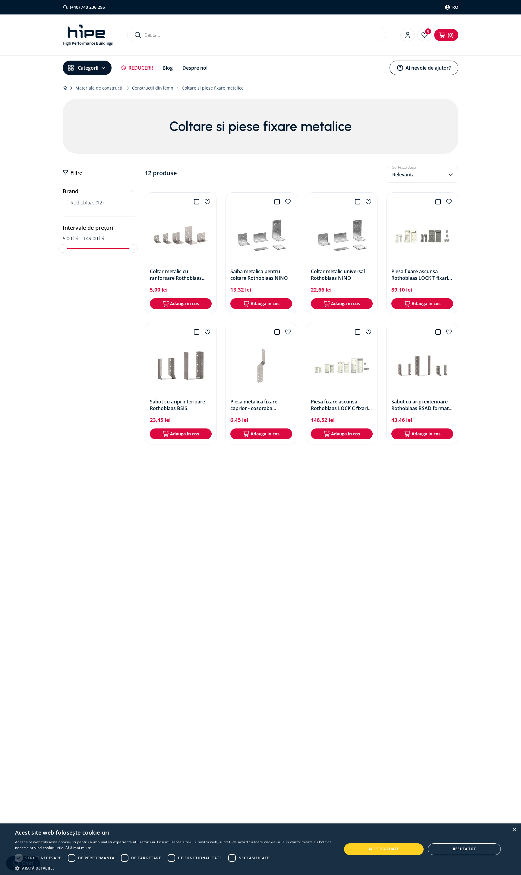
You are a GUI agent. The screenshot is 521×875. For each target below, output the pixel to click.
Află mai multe (78, 847)
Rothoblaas (87, 202)
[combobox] (256, 35)
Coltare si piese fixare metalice (213, 88)
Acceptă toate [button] (383, 848)
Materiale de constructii (99, 88)
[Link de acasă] (65, 88)
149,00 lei (92, 238)
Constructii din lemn (152, 88)
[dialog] (260, 849)
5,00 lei (70, 238)
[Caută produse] (138, 35)
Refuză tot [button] (464, 848)
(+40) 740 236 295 (87, 7)
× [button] (514, 830)
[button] (99, 191)
